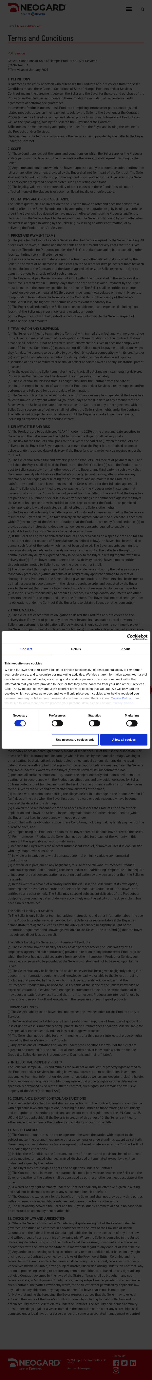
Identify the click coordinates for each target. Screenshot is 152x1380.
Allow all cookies (124, 739)
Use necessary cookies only (75, 739)
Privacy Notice (122, 703)
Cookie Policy (121, 698)
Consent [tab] (26, 649)
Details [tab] (76, 649)
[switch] (57, 723)
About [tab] (125, 649)
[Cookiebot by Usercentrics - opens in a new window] (130, 637)
